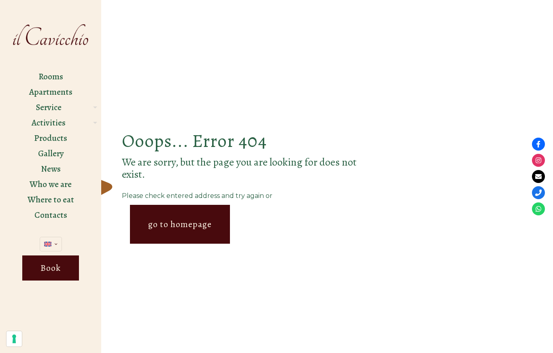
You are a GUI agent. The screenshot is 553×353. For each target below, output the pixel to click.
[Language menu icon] (51, 244)
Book (50, 268)
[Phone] (538, 192)
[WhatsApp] (538, 208)
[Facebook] (538, 144)
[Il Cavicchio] (50, 34)
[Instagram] (538, 160)
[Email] (538, 176)
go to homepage (180, 224)
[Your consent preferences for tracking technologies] (14, 339)
